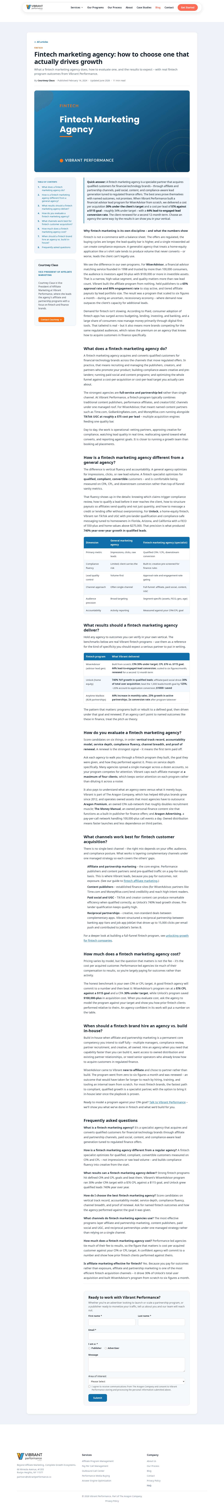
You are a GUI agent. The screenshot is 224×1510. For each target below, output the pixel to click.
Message (93, 1354)
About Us (151, 1461)
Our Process (115, 7)
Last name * (144, 1315)
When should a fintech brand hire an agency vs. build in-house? (57, 239)
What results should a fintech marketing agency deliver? (57, 207)
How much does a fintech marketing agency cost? (55, 230)
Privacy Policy (153, 1480)
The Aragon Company (131, 1496)
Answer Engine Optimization (96, 1480)
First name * (95, 1315)
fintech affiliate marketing (140, 881)
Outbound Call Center (93, 1470)
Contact (169, 7)
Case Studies (144, 7)
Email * (92, 1329)
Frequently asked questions (56, 247)
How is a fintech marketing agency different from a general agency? (56, 198)
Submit (97, 1398)
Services (75, 7)
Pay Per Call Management (95, 1466)
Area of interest (97, 1376)
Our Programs (95, 7)
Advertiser (113, 1348)
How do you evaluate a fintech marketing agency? (55, 215)
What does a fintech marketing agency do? (53, 189)
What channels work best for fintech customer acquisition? (57, 223)
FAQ (149, 1485)
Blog (158, 7)
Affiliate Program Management (98, 1461)
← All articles (41, 41)
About (129, 7)
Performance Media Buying (96, 1475)
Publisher (96, 1348)
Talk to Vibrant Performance (167, 1102)
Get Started (187, 7)
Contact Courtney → (51, 319)
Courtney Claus (46, 80)
